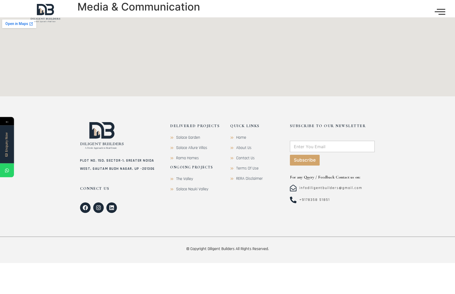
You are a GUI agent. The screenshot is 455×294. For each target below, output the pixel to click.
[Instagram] (98, 207)
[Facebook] (85, 207)
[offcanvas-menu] (440, 11)
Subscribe (305, 160)
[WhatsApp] (7, 170)
